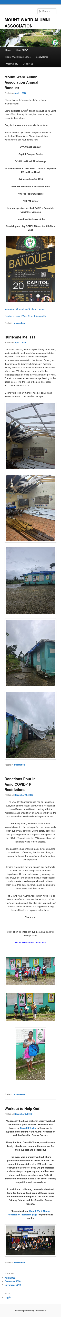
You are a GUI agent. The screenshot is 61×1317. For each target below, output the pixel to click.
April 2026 (10, 1277)
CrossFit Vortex (28, 1128)
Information (19, 322)
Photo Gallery (11, 63)
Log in (8, 1297)
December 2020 (13, 1281)
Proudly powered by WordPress (30, 1310)
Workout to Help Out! (22, 1108)
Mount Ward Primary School (18, 56)
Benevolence (42, 56)
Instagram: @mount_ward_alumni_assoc (25, 308)
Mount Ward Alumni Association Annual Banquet (21, 82)
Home (8, 50)
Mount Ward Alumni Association (30, 942)
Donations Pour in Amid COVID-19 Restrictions (20, 784)
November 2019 (13, 1284)
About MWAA (22, 49)
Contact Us (28, 63)
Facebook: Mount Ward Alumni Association (26, 316)
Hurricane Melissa (20, 336)
